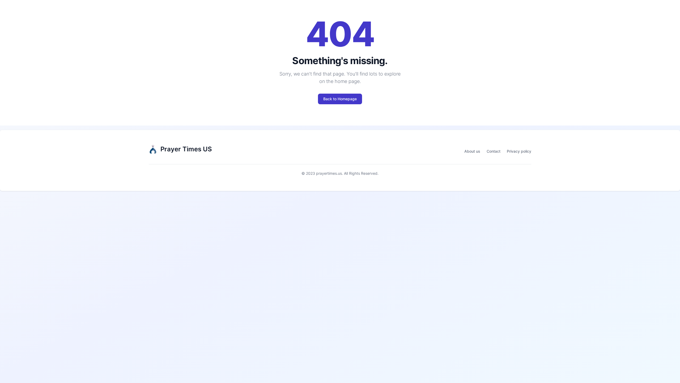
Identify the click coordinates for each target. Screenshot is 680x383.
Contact (493, 151)
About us (472, 151)
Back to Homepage (340, 99)
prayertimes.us (329, 173)
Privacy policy (519, 151)
